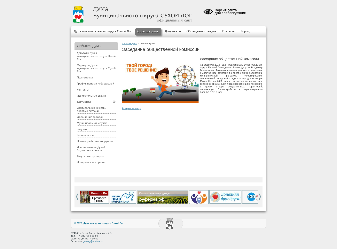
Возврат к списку (131, 108)
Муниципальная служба (92, 122)
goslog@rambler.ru (93, 241)
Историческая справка (91, 162)
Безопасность (85, 135)
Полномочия (85, 77)
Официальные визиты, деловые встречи (91, 109)
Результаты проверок (90, 156)
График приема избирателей (95, 83)
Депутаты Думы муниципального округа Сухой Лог (96, 56)
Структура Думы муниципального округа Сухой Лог (96, 68)
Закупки (82, 129)
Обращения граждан (201, 31)
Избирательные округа (91, 95)
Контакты (228, 31)
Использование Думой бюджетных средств (91, 149)
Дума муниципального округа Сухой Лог (103, 31)
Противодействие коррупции (95, 141)
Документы (173, 31)
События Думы (148, 31)
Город (245, 31)
